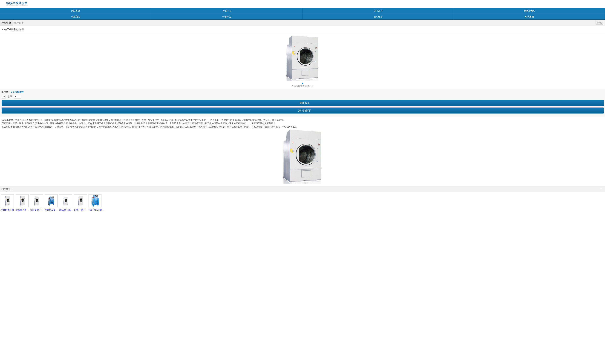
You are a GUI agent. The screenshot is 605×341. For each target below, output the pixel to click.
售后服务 (378, 16)
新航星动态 (529, 10)
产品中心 (226, 10)
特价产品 (226, 16)
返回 (599, 22)
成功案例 (529, 16)
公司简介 (378, 10)
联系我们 (75, 16)
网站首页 (75, 10)
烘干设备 (19, 22)
